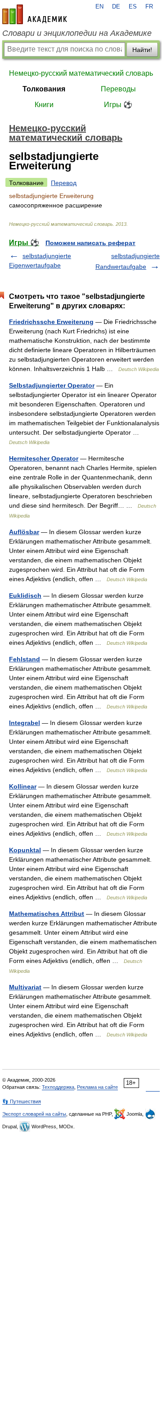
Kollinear (22, 786)
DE (116, 7)
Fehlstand (24, 659)
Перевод (63, 182)
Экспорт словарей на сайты (34, 1114)
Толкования (43, 89)
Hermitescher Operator (43, 458)
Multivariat (25, 987)
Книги (44, 104)
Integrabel (24, 722)
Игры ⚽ (118, 104)
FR (149, 7)
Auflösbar (24, 531)
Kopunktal (25, 850)
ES (133, 7)
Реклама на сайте (97, 1087)
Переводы (118, 89)
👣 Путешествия (21, 1101)
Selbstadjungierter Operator (51, 385)
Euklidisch (25, 595)
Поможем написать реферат (90, 242)
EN (99, 7)
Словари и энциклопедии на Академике (77, 33)
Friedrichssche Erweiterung (51, 321)
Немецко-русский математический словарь (81, 73)
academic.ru (34, 14)
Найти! (142, 49)
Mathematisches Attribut (46, 913)
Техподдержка (58, 1087)
